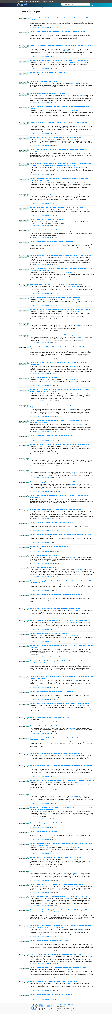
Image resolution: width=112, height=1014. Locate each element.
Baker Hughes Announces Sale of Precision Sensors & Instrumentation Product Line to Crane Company (62, 780)
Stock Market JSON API (63, 1004)
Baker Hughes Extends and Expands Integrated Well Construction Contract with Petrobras (58, 207)
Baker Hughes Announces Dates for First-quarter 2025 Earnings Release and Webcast (56, 884)
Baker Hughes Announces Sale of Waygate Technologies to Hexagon (51, 241)
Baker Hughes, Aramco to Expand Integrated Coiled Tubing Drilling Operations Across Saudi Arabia (60, 534)
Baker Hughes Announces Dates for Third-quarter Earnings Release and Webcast (55, 608)
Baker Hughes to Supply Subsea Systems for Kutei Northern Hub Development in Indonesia (58, 31)
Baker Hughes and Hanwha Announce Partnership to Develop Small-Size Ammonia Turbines (58, 967)
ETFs (29, 8)
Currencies (41, 8)
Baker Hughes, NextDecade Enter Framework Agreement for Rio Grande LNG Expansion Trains (59, 896)
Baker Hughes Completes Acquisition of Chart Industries (47, 93)
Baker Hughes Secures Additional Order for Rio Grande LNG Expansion (52, 523)
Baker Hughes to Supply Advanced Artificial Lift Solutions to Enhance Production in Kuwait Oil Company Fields (59, 496)
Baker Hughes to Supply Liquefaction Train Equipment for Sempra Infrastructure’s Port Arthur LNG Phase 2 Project (60, 582)
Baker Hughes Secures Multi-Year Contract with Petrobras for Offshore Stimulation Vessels (58, 620)
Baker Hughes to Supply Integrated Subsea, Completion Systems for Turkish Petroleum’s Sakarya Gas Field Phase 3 (61, 646)
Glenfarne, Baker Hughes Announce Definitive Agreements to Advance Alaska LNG (55, 509)
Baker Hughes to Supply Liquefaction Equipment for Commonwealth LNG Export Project (57, 482)
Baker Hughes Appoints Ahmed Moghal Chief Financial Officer (49, 940)
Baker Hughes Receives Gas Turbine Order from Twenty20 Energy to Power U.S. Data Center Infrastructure (59, 363)
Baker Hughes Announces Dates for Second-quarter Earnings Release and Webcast (56, 753)
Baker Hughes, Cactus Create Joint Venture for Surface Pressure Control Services (55, 794)
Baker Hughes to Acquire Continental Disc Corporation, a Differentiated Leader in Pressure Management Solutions (58, 738)
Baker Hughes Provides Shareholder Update (43, 567)
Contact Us (53, 1)
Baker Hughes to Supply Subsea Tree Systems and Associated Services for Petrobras (56, 594)
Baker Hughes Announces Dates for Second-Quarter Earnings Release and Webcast (56, 137)
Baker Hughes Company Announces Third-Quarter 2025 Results (50, 546)
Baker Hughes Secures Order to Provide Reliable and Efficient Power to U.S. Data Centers (57, 871)
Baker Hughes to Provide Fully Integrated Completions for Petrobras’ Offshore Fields (56, 857)
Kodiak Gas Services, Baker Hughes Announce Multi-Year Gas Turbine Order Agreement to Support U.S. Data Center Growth (60, 123)
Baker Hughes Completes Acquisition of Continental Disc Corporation (51, 691)
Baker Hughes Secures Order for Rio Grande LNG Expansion (48, 633)
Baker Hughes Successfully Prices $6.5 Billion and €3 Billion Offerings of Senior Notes (57, 335)
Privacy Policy (65, 1012)
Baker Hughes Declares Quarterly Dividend (43, 81)
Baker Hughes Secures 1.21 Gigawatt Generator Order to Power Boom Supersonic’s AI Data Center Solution (60, 348)
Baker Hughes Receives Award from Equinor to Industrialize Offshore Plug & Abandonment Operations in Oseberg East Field (61, 766)
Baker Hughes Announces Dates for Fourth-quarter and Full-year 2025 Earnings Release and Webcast (61, 470)
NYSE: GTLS (84, 97)
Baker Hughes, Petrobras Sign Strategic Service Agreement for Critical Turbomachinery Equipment (60, 309)
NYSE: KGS (79, 126)
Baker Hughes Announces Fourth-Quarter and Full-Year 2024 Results (51, 994)
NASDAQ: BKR (74, 22)
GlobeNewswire (45, 27)
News (24, 8)
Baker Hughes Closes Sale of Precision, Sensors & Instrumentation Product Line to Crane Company (60, 444)
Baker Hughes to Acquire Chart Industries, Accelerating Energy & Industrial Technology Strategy (60, 703)
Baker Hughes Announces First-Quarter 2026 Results (46, 219)
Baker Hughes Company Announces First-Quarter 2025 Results (49, 823)
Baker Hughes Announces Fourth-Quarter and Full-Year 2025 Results (51, 435)
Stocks (20, 8)
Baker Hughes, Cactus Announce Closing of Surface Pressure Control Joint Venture (56, 458)
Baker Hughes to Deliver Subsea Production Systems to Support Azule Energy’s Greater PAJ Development (58, 150)
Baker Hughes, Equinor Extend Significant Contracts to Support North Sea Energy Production (59, 194)
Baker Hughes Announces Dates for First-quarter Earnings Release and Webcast (55, 297)
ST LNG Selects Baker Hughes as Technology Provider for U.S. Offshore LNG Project (56, 284)
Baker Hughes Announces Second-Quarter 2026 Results (47, 72)
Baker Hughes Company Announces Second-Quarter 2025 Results (50, 717)
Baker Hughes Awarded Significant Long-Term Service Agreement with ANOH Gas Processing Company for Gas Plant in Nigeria (59, 179)
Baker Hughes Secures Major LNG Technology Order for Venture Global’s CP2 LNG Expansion (59, 60)
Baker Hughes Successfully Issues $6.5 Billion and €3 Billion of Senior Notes (53, 323)
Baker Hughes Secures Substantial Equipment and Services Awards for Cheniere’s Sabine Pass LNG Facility (61, 107)
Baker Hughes (35, 27)
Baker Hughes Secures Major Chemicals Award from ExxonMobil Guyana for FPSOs (55, 981)
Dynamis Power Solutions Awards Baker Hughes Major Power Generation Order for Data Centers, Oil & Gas (61, 46)
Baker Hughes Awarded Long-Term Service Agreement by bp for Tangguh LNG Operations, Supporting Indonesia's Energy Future (61, 677)
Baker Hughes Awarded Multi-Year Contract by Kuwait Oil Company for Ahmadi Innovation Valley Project (60, 18)
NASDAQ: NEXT (47, 900)
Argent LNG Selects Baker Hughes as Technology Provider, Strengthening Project (55, 954)
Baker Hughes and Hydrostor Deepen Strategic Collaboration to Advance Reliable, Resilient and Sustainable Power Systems (59, 421)
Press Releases (49, 8)
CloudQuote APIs (45, 1)
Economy (34, 8)
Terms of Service (75, 1012)
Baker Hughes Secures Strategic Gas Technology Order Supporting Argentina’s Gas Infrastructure (60, 255)
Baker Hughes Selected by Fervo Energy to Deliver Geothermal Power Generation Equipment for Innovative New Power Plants (60, 662)
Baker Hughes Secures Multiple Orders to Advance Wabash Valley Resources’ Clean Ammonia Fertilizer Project (62, 406)
